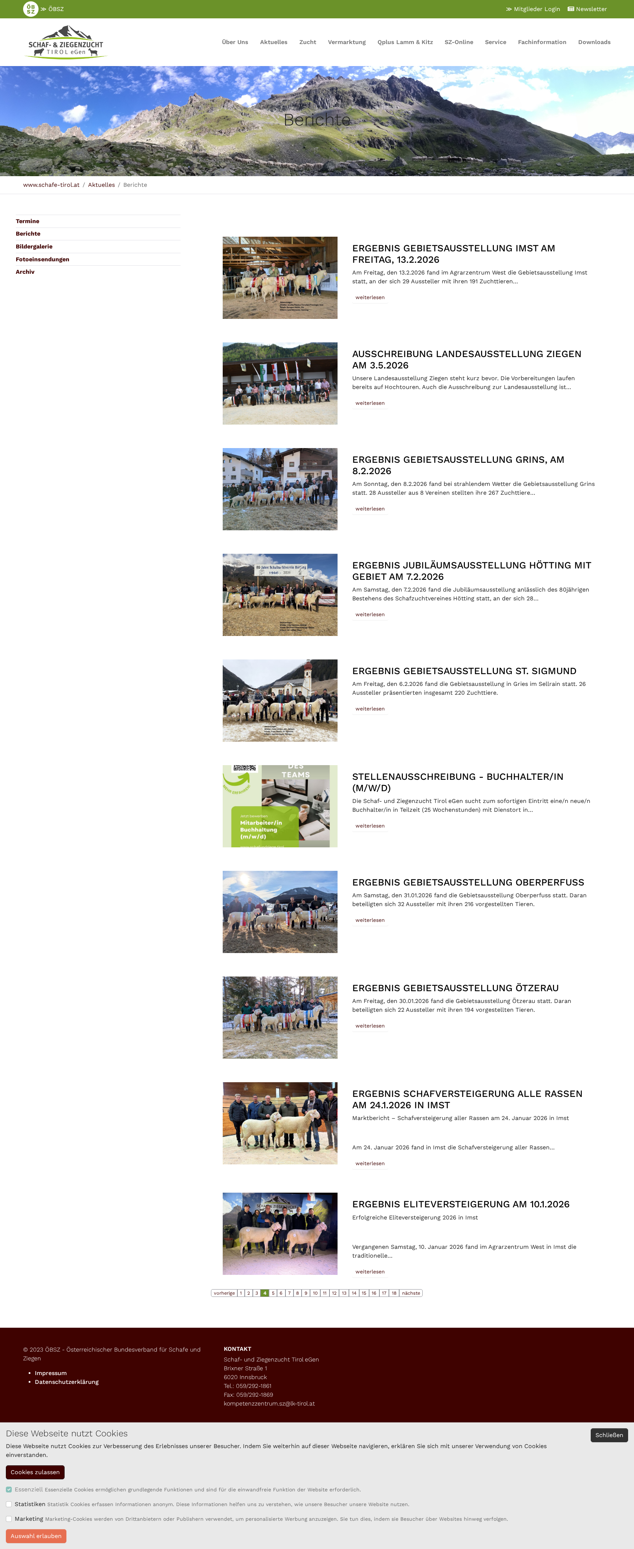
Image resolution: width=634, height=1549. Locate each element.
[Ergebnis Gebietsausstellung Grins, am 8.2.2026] (280, 489)
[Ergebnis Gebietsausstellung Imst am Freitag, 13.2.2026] (280, 278)
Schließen (609, 1435)
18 (394, 1293)
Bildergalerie (34, 246)
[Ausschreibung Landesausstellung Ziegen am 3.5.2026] (280, 383)
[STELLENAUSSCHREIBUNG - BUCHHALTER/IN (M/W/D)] (280, 806)
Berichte (28, 233)
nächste (411, 1293)
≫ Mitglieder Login (533, 9)
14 (354, 1293)
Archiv (25, 271)
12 (334, 1293)
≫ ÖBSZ (51, 9)
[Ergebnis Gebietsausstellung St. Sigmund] (280, 700)
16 (374, 1293)
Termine (27, 221)
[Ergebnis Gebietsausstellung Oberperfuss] (280, 912)
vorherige (224, 1293)
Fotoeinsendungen (42, 259)
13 (344, 1293)
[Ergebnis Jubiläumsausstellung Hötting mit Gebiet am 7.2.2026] (280, 595)
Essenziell (29, 1489)
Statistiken (30, 1504)
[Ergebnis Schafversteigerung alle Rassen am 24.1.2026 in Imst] (280, 1123)
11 (325, 1293)
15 (364, 1293)
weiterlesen (370, 297)
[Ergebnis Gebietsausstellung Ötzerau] (280, 1018)
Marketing (29, 1518)
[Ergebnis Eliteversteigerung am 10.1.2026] (280, 1234)
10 (315, 1293)
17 (384, 1293)
